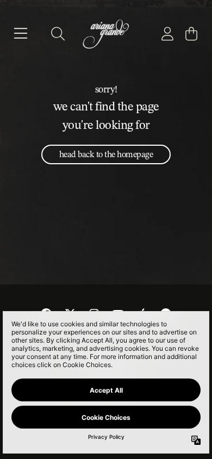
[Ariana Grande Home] (106, 33)
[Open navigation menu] (21, 34)
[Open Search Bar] (57, 33)
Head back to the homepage (106, 154)
